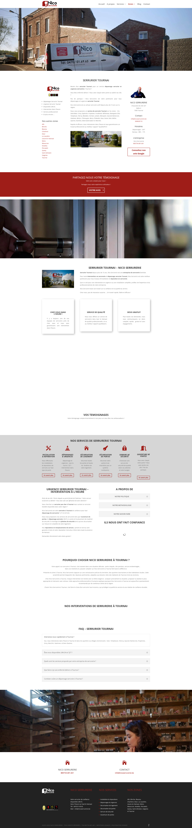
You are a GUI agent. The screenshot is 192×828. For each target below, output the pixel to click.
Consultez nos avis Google (139, 152)
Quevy (44, 150)
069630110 (138, 121)
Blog (139, 4)
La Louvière (46, 136)
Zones (130, 4)
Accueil (101, 4)
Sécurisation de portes (108, 809)
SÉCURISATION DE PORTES (105, 456)
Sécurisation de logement (109, 805)
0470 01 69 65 (78, 806)
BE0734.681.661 (138, 143)
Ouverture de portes (107, 815)
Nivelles (44, 146)
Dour (43, 134)
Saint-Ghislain (46, 153)
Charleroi (45, 131)
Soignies (45, 155)
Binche (44, 127)
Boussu (44, 129)
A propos (111, 4)
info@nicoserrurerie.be (138, 119)
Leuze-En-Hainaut (48, 139)
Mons (44, 141)
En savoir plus (48, 475)
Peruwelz (45, 148)
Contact (146, 4)
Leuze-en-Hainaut (133, 804)
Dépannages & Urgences (108, 802)
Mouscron (45, 143)
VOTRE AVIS (94, 190)
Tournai (44, 158)
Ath (43, 124)
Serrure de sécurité (106, 812)
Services (120, 4)
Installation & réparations (109, 799)
